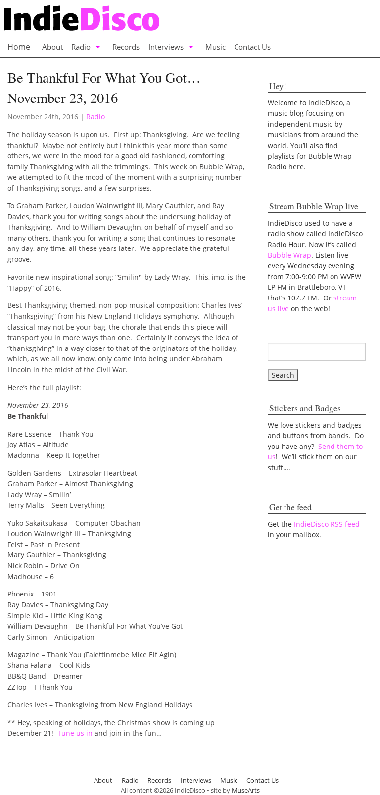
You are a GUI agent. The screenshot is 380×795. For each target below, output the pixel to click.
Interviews (166, 46)
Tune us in (75, 733)
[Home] (179, 19)
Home (18, 46)
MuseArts (246, 790)
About (52, 46)
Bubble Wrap (289, 255)
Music (215, 46)
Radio (81, 46)
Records (126, 46)
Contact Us (252, 46)
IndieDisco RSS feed (327, 524)
